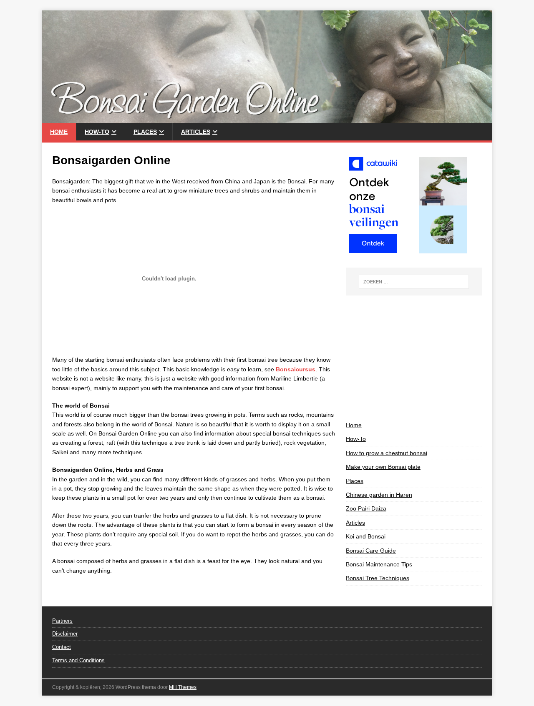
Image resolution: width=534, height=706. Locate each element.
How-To (97, 131)
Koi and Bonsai (365, 536)
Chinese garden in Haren (379, 494)
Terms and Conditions (78, 660)
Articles (195, 131)
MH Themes (182, 687)
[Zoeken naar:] (414, 282)
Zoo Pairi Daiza (366, 508)
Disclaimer (65, 634)
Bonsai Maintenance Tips (379, 564)
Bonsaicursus (295, 369)
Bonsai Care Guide (371, 550)
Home (59, 131)
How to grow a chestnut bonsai (386, 453)
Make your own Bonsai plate (383, 466)
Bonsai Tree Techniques (377, 578)
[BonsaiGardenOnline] (267, 118)
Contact (61, 647)
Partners (62, 621)
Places (145, 131)
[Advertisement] (414, 358)
